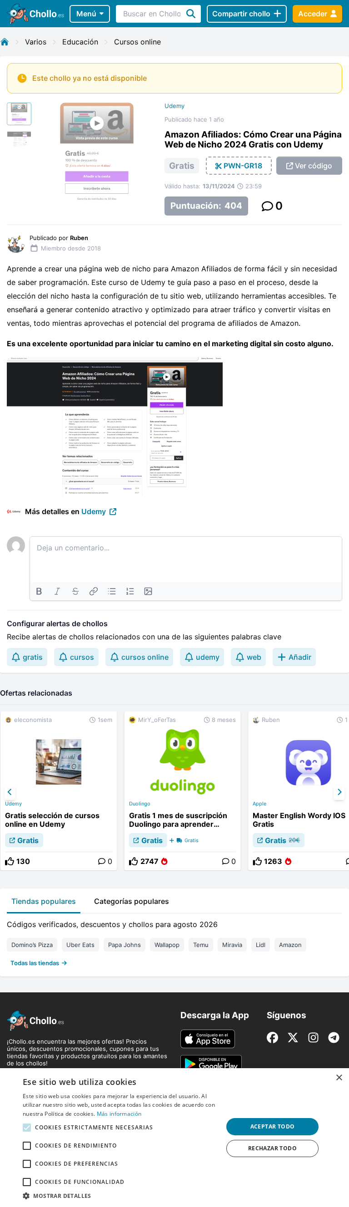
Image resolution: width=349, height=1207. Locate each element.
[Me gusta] (9, 861)
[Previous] (10, 792)
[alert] (174, 1137)
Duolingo (139, 803)
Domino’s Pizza (32, 944)
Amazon (290, 944)
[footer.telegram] (333, 1037)
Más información (119, 1114)
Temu (201, 944)
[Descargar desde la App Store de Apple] (207, 1039)
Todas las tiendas (34, 963)
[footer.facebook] (272, 1037)
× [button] (338, 1078)
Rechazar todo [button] (272, 1148)
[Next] (339, 792)
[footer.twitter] (293, 1037)
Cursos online (137, 41)
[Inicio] (4, 41)
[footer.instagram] (313, 1037)
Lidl (260, 944)
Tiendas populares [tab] (43, 901)
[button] (120, 1195)
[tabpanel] (174, 941)
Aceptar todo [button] (272, 1126)
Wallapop (167, 944)
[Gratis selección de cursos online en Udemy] (58, 790)
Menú (86, 13)
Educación (80, 41)
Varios (35, 41)
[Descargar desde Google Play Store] (211, 1064)
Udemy (174, 106)
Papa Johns (124, 944)
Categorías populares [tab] (131, 901)
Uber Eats (80, 944)
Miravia (232, 944)
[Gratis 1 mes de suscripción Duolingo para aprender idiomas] (183, 790)
